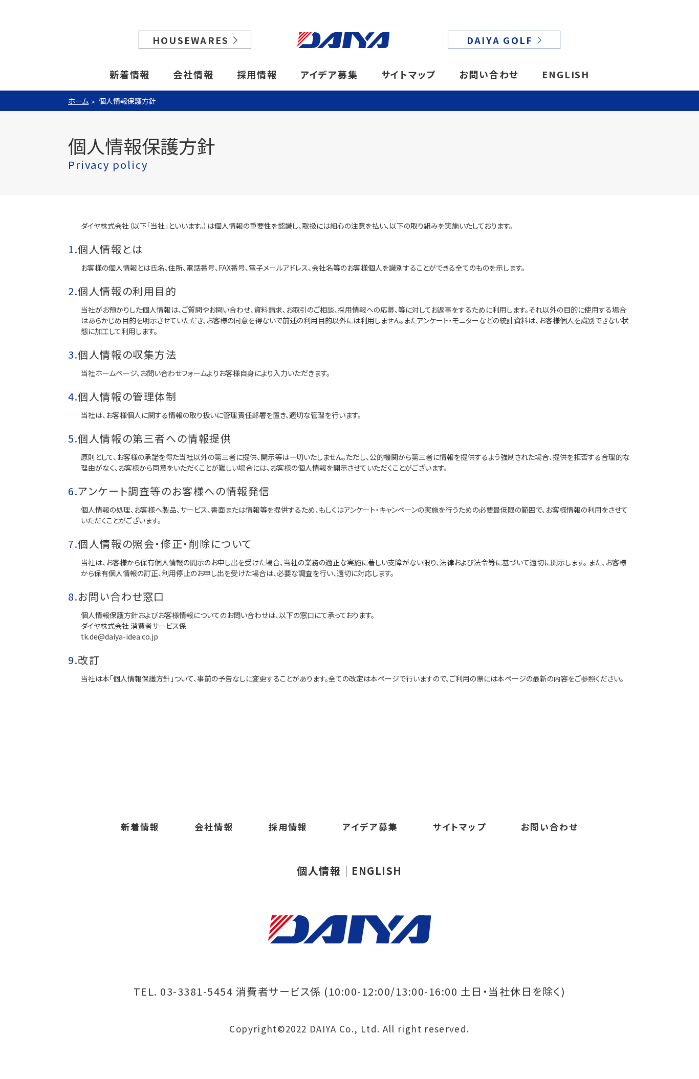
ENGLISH (565, 74)
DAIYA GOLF (500, 40)
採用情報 (257, 74)
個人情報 (319, 871)
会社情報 (193, 74)
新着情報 (130, 74)
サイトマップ (408, 74)
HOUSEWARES (190, 40)
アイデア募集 (329, 74)
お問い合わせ (489, 74)
